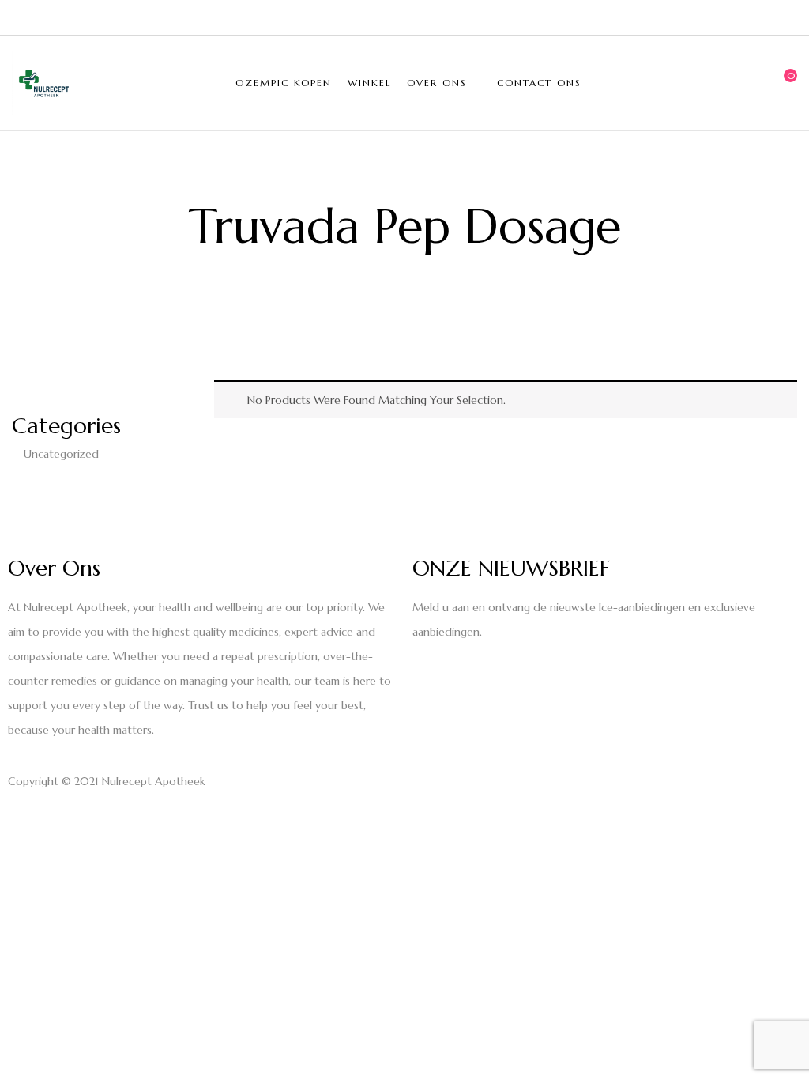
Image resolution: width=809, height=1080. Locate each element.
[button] (785, 83)
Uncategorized (61, 454)
